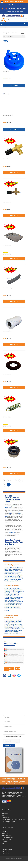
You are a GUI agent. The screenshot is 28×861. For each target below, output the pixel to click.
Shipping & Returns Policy (8, 821)
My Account (5, 813)
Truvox (6, 516)
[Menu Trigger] (2, 2)
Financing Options (6, 835)
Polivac (11, 513)
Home (3, 26)
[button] (14, 172)
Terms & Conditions (7, 849)
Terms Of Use (5, 851)
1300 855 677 (10, 12)
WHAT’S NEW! (5, 833)
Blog (3, 843)
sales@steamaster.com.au (20, 796)
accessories (12, 532)
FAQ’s (3, 815)
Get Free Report (9, 745)
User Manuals (5, 817)
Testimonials (5, 841)
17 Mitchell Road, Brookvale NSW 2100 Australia (12, 793)
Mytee (19, 513)
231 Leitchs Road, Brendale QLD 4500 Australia (11, 795)
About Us (4, 831)
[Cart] (24, 23)
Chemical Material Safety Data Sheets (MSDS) (13, 819)
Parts (7, 26)
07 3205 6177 (18, 12)
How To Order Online (7, 839)
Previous (4, 480)
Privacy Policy (5, 853)
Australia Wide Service (7, 837)
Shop (5, 26)
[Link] (13, 16)
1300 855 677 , (5, 796)
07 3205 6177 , (11, 796)
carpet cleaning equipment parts (12, 506)
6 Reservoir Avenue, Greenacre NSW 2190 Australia (12, 792)
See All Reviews (9, 668)
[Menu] (10, 24)
